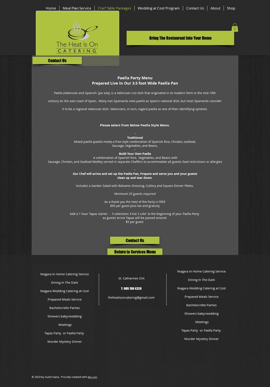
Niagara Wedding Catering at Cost (64, 291)
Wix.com (92, 377)
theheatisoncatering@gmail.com (131, 297)
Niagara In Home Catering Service (64, 274)
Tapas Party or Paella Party (65, 333)
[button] (180, 38)
